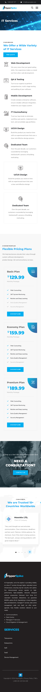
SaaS (6, 653)
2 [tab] (19, 552)
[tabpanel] (20, 530)
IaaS (5, 648)
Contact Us (20, 472)
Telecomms (8, 638)
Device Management (11, 657)
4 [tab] (25, 552)
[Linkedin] (20, 675)
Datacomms (8, 643)
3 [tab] (22, 552)
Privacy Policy (28, 678)
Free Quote (10, 55)
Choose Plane (15, 314)
